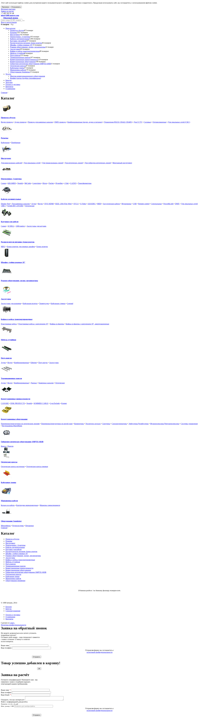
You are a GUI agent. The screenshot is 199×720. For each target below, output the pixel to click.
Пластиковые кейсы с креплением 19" (33, 324)
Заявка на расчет (7, 11)
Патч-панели (15, 55)
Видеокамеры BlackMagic (12, 426)
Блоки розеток (42, 247)
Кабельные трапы (17, 68)
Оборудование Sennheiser (20, 72)
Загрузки (9, 82)
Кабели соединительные (19, 39)
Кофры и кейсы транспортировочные (25, 51)
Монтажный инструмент (122, 163)
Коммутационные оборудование (23, 62)
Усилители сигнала (93, 424)
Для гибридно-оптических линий (98, 163)
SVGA (76, 204)
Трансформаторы (84, 183)
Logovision (37, 183)
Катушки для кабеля (18, 41)
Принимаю (5, 7)
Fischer (51, 183)
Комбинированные (21, 363)
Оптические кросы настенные (13, 466)
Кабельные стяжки (58, 303)
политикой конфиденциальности (100, 652)
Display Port (5, 204)
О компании (10, 89)
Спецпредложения (13, 611)
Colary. (12, 623)
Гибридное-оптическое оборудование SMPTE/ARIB (30, 64)
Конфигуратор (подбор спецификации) (25, 78)
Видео (40, 204)
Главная (4, 93)
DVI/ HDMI (49, 204)
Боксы (3, 446)
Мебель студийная (17, 53)
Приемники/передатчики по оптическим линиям (20, 424)
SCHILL (11, 226)
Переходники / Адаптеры (20, 37)
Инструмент (15, 35)
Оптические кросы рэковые (37, 466)
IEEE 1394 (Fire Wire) (63, 204)
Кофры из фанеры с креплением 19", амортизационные (87, 324)
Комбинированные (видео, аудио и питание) (84, 122)
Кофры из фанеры (57, 324)
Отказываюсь (16, 7)
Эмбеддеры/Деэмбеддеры (139, 424)
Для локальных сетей (32, 163)
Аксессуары (54, 363)
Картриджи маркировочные (27, 505)
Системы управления (189, 424)
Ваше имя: (5, 645)
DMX (177, 204)
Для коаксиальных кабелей (11, 163)
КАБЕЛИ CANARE (15, 206)
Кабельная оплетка (30, 303)
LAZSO (73, 183)
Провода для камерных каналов (40, 122)
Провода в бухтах (17, 30)
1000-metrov (20, 226)
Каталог (9, 607)
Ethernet (34, 363)
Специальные (156, 204)
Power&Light (168, 204)
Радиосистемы (18, 526)
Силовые (147, 122)
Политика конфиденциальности (13, 625)
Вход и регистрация (9, 22)
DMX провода (60, 122)
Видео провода (7, 122)
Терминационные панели (20, 57)
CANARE (5, 403)
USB (135, 204)
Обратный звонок (10, 18)
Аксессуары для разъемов (11, 303)
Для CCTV (138, 122)
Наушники (29, 526)
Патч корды (43, 363)
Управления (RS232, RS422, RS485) (118, 122)
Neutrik (20, 183)
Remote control (143, 204)
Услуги (8, 74)
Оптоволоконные (159, 122)
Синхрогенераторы (119, 424)
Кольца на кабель (8, 505)
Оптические (29, 206)
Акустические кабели (111, 204)
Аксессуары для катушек (36, 226)
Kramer (64, 403)
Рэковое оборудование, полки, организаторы (27, 47)
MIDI (99, 204)
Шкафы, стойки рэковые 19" (21, 45)
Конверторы (79, 424)
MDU (3, 247)
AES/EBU (92, 204)
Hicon (44, 183)
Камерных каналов (46, 383)
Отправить (36, 657)
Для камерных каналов (21, 204)
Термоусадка (44, 303)
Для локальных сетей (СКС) (179, 122)
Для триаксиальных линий (52, 163)
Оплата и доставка (13, 84)
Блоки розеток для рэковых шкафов (21, 247)
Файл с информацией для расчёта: (14, 704)
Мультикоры (126, 204)
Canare (3, 183)
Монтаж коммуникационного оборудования (27, 76)
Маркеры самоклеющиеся (50, 505)
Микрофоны (6, 526)
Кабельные (5, 143)
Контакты (9, 87)
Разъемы (13, 32)
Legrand (70, 303)
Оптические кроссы (18, 66)
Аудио (33, 204)
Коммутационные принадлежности (24, 60)
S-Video (83, 204)
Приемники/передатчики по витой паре (57, 424)
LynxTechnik (55, 403)
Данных (34, 383)
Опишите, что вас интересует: (13, 700)
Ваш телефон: (6, 648)
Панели (10, 446)
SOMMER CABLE (41, 403)
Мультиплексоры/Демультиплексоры (164, 424)
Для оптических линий (74, 163)
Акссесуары (15, 49)
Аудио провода (20, 122)
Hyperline (59, 183)
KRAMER (12, 183)
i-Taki (66, 183)
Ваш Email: (6, 695)
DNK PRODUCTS (17, 403)
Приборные (15, 143)
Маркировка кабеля (18, 70)
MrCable (28, 183)
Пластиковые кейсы (9, 324)
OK (39, 669)
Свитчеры (106, 424)
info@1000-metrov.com (10, 15)
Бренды (9, 80)
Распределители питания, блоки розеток (26, 43)
